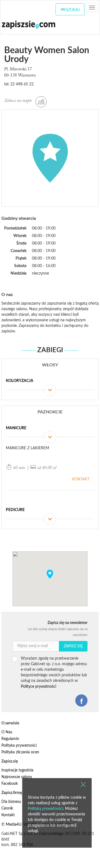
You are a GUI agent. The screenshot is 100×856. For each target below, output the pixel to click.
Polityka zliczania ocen (20, 752)
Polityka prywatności (19, 746)
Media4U (13, 825)
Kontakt (80, 479)
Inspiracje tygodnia (17, 770)
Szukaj (73, 10)
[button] (49, 574)
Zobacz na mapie (18, 101)
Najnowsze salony (16, 777)
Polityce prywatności (38, 687)
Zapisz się (73, 646)
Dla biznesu (11, 802)
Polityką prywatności (45, 809)
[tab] (50, 384)
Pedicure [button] (15, 510)
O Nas (6, 732)
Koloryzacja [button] (19, 381)
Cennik (7, 808)
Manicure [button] (16, 428)
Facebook (9, 784)
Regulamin (10, 739)
